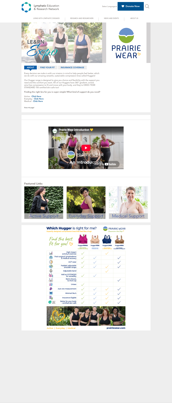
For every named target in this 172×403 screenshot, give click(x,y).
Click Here (36, 96)
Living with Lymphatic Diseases (46, 18)
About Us (134, 18)
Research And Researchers (82, 18)
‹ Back (26, 25)
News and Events (111, 18)
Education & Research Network (40, 7)
